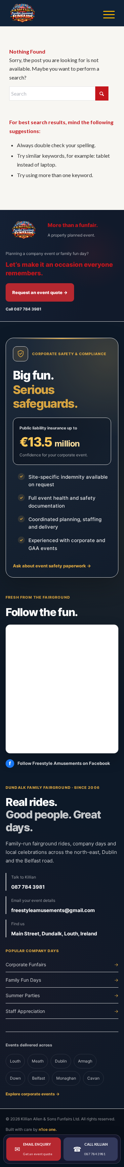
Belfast (38, 1078)
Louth (15, 1061)
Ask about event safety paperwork (52, 565)
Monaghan (66, 1078)
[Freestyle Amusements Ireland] (51, 13)
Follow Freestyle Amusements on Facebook (59, 763)
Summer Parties (62, 995)
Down (15, 1078)
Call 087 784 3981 (23, 309)
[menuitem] (106, 13)
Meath (38, 1061)
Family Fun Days (62, 980)
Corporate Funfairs (62, 964)
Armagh (85, 1061)
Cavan (93, 1078)
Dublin (61, 1061)
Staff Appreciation (62, 1011)
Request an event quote (39, 292)
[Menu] (106, 13)
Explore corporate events (33, 1093)
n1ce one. (48, 1129)
